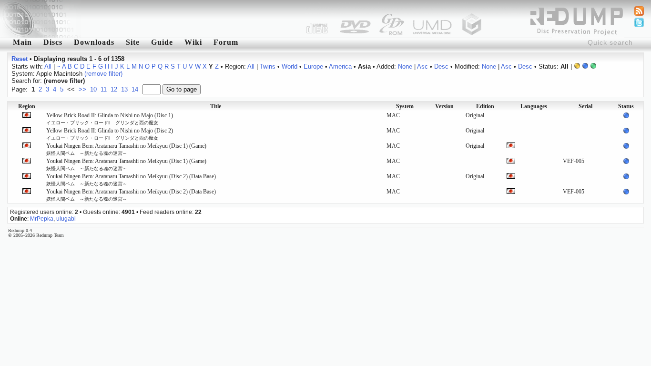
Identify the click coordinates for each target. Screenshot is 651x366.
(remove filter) (103, 73)
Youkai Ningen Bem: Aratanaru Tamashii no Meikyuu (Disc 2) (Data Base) (131, 179)
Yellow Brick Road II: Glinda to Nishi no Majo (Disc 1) (109, 118)
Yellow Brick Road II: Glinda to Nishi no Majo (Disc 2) (109, 134)
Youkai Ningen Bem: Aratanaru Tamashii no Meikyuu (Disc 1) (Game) (126, 149)
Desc (441, 66)
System (405, 106)
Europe (313, 66)
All (47, 66)
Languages (533, 106)
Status (626, 106)
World (289, 66)
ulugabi (66, 218)
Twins (267, 66)
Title (215, 106)
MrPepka (41, 218)
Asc (422, 66)
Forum (226, 42)
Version (444, 106)
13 (124, 89)
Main (22, 42)
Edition (485, 106)
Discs (52, 42)
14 (135, 89)
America (340, 66)
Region (26, 106)
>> (82, 89)
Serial (585, 106)
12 (114, 89)
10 (93, 89)
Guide (162, 42)
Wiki (193, 42)
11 (104, 89)
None (405, 66)
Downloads (94, 42)
